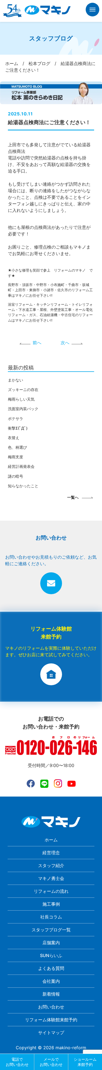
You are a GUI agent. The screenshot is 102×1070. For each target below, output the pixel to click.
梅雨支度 (15, 456)
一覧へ (73, 497)
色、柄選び (17, 447)
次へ (65, 342)
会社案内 (51, 981)
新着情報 (51, 994)
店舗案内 (51, 942)
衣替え (13, 437)
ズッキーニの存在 (23, 389)
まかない (15, 380)
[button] (92, 10)
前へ (37, 342)
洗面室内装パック (23, 408)
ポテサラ (15, 418)
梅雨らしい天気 (21, 399)
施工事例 (51, 904)
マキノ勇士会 (51, 878)
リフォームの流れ (51, 891)
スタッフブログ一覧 (51, 929)
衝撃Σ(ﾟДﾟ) (17, 428)
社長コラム (51, 917)
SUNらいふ (51, 955)
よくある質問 (51, 968)
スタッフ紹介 (51, 865)
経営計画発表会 (21, 466)
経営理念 (51, 852)
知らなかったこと (23, 485)
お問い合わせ (51, 1007)
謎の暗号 (15, 476)
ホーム (51, 839)
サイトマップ (51, 1032)
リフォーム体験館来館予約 (51, 1019)
